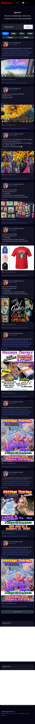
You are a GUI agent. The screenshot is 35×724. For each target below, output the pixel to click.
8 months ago (11, 185)
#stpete (6, 50)
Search (28, 27)
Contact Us (15, 713)
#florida (25, 50)
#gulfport (15, 52)
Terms (3, 713)
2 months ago (11, 44)
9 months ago (11, 282)
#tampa (12, 50)
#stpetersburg (6, 52)
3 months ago (11, 90)
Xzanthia (11, 43)
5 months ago (11, 135)
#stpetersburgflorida (8, 54)
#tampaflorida (17, 55)
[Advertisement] (17, 644)
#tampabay (19, 50)
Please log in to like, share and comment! (14, 83)
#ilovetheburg (20, 54)
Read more (4, 58)
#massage (25, 55)
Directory (3, 715)
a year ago (10, 403)
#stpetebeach (22, 52)
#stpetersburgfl (7, 55)
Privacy (8, 713)
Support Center (24, 713)
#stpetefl (28, 54)
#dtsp (29, 52)
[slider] (11, 76)
